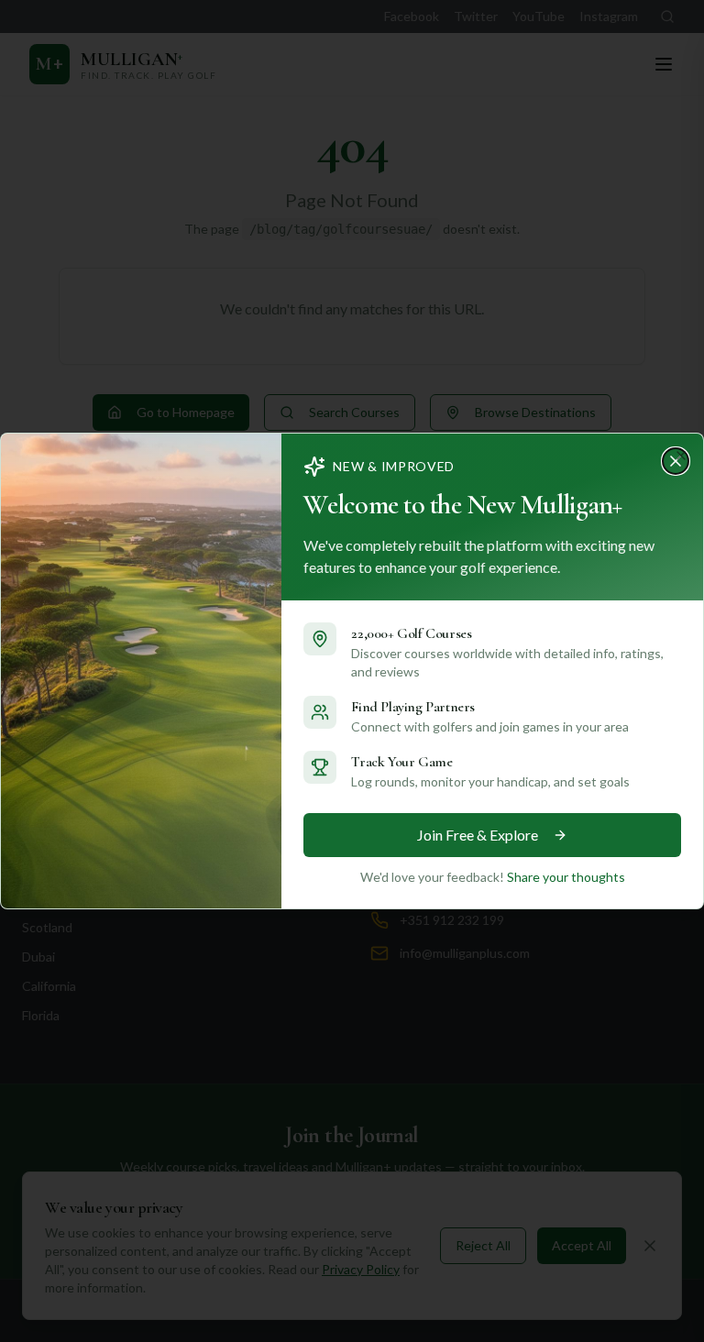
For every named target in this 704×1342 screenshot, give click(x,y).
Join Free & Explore (477, 834)
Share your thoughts (566, 877)
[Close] (681, 455)
